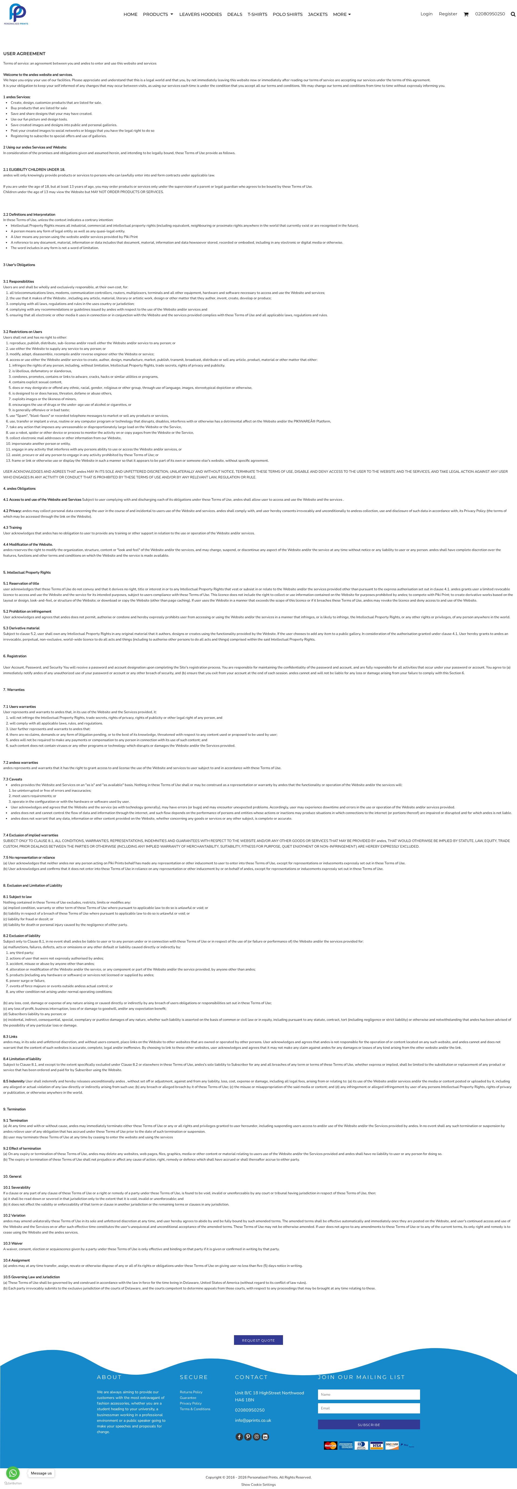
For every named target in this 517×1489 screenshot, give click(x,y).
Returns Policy (191, 1392)
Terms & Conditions (195, 1409)
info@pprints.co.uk (253, 1420)
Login (427, 13)
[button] (158, 14)
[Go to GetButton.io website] (13, 1483)
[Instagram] (256, 1437)
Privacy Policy (191, 1403)
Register (448, 13)
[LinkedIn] (265, 1437)
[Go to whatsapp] (13, 1473)
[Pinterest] (248, 1437)
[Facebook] (239, 1437)
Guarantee (188, 1397)
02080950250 (250, 1410)
